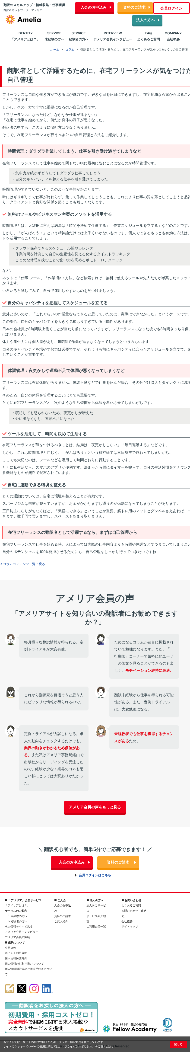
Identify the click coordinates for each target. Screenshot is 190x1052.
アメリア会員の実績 (17, 937)
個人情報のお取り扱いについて (24, 963)
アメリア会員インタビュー (21, 932)
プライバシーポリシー (78, 1046)
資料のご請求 (134, 7)
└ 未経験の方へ (17, 916)
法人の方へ (145, 19)
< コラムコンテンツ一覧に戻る (22, 564)
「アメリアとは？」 (17, 905)
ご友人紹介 (61, 921)
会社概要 (127, 921)
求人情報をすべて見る (19, 926)
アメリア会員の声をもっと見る (95, 807)
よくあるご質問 (131, 905)
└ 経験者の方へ (17, 921)
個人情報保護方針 (16, 958)
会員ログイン (171, 8)
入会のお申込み (94, 7)
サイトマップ (129, 926)
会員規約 (10, 948)
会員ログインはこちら (95, 875)
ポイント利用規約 (16, 953)
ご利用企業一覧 (96, 926)
